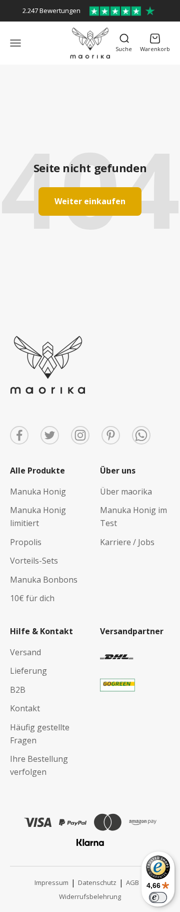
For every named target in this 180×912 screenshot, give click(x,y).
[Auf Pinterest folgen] (111, 435)
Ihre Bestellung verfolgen (39, 765)
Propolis (26, 542)
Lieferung (28, 670)
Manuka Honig (38, 491)
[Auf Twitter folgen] (49, 435)
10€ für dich (32, 598)
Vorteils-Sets (34, 560)
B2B (18, 689)
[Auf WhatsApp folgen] (141, 435)
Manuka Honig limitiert (38, 517)
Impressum (51, 882)
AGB (132, 882)
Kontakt (25, 708)
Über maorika (126, 491)
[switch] (158, 897)
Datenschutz (97, 882)
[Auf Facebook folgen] (19, 435)
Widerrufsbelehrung (90, 896)
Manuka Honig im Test (133, 517)
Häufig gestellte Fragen (40, 734)
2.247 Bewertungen (51, 10)
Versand (25, 652)
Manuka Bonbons (44, 579)
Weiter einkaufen (90, 201)
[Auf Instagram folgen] (80, 435)
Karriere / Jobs (127, 542)
